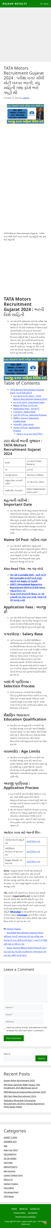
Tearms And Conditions (25, 1216)
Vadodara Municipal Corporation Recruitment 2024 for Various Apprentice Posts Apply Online (24, 1103)
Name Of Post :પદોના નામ (25, 405)
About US (23, 1208)
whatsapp (22, 915)
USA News (9, 1196)
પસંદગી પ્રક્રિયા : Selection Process (30, 415)
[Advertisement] (25, 35)
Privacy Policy (20, 1212)
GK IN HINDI (10, 1158)
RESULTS (8, 1179)
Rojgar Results (14, 3)
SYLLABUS (9, 1188)
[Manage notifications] (45, 1223)
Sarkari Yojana (14, 928)
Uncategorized (11, 1192)
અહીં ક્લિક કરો (33, 841)
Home (14, 1208)
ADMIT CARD (10, 1137)
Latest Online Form (13, 1175)
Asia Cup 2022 (11, 1150)
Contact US (35, 1208)
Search (7, 1053)
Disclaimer (33, 1212)
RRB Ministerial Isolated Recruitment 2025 (25, 1092)
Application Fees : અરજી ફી (26, 408)
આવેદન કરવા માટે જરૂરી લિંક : (29, 433)
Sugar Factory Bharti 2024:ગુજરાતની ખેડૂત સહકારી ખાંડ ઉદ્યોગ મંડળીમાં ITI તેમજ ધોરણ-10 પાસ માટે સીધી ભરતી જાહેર (25, 951)
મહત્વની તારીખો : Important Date (28, 402)
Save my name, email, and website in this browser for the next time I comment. (26, 1029)
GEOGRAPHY (10, 1154)
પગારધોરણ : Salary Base (24, 411)
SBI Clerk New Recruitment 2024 (20, 1096)
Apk (5, 1145)
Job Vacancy (9, 1171)
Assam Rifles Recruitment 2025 (19, 1080)
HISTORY (8, 1162)
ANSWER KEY (10, 1141)
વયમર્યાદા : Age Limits (23, 424)
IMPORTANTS (10, 1166)
